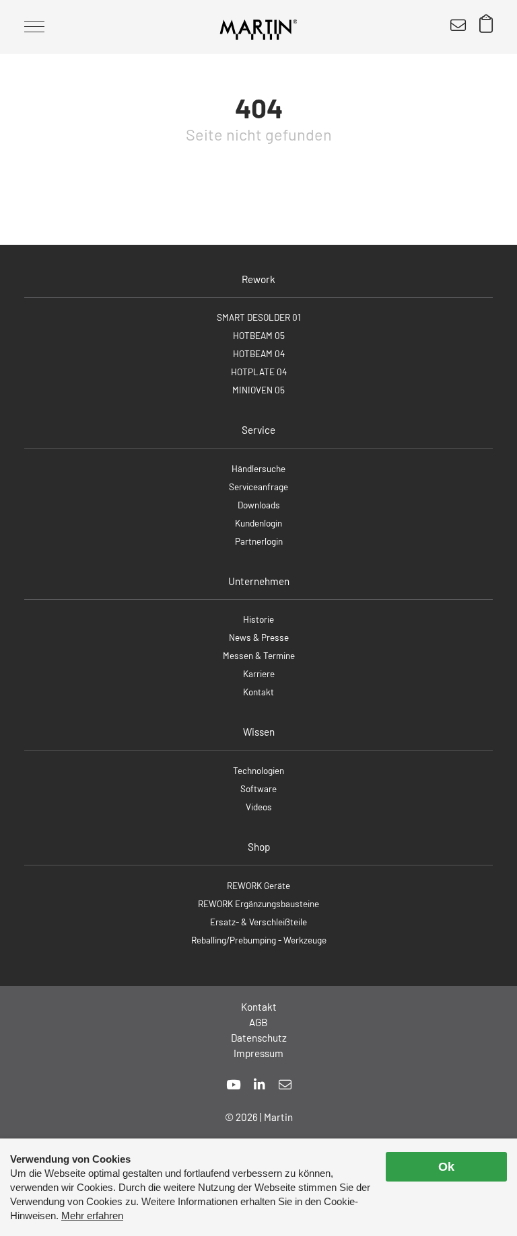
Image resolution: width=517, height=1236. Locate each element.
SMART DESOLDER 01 (259, 317)
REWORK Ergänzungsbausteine (258, 903)
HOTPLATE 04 (259, 371)
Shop (259, 847)
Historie (258, 619)
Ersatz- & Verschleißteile (258, 921)
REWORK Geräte (258, 885)
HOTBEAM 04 (259, 353)
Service (258, 430)
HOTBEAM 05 (259, 335)
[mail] (285, 1084)
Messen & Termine (259, 655)
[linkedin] (259, 1084)
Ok (446, 1166)
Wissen (259, 732)
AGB (258, 1022)
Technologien (258, 770)
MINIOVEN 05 (258, 389)
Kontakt (258, 691)
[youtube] (233, 1084)
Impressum (258, 1053)
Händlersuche (258, 468)
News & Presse (259, 637)
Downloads (259, 504)
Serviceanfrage (258, 486)
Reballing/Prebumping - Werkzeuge (258, 939)
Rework (258, 279)
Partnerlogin (259, 541)
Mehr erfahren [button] (92, 1215)
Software (258, 788)
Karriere (259, 673)
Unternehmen (258, 581)
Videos (259, 806)
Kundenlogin (258, 523)
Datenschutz (259, 1038)
